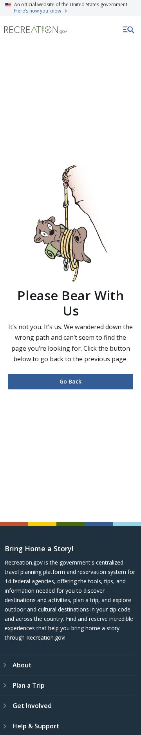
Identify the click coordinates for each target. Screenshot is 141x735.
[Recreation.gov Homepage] (35, 30)
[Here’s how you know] (70, 8)
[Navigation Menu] (129, 30)
